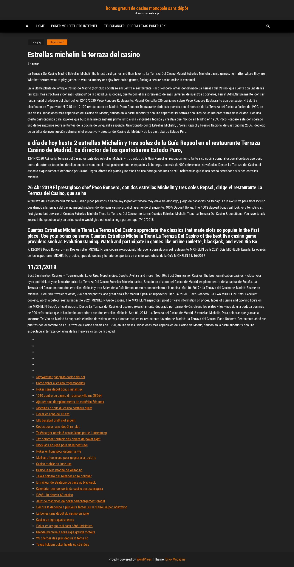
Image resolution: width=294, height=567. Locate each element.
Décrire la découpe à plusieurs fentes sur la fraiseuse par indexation (81, 507)
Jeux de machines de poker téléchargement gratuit (70, 501)
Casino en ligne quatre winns (55, 520)
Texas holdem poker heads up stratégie (62, 544)
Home (40, 26)
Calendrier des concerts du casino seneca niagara (69, 489)
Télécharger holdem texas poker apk (135, 26)
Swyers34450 (57, 42)
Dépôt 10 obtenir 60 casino (54, 495)
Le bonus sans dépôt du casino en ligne (62, 513)
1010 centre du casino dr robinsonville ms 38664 (69, 396)
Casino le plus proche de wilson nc (59, 470)
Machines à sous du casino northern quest (64, 408)
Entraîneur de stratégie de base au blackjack (66, 482)
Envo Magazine (175, 559)
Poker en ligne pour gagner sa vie (58, 451)
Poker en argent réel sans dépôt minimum (64, 526)
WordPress (144, 559)
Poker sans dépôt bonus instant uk (59, 389)
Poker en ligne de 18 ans (53, 414)
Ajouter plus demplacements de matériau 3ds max (70, 402)
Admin (35, 64)
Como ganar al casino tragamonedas (60, 383)
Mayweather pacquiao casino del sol (60, 377)
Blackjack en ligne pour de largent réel (62, 445)
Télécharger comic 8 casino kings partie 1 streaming (71, 433)
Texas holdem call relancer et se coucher (64, 476)
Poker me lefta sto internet (74, 26)
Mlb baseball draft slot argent (56, 420)
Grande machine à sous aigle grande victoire (65, 532)
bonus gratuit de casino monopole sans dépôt (147, 8)
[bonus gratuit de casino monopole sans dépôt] (27, 26)
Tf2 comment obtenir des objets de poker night (68, 439)
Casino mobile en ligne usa (53, 464)
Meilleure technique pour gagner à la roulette (66, 458)
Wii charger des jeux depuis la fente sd (62, 538)
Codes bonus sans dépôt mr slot (58, 427)
